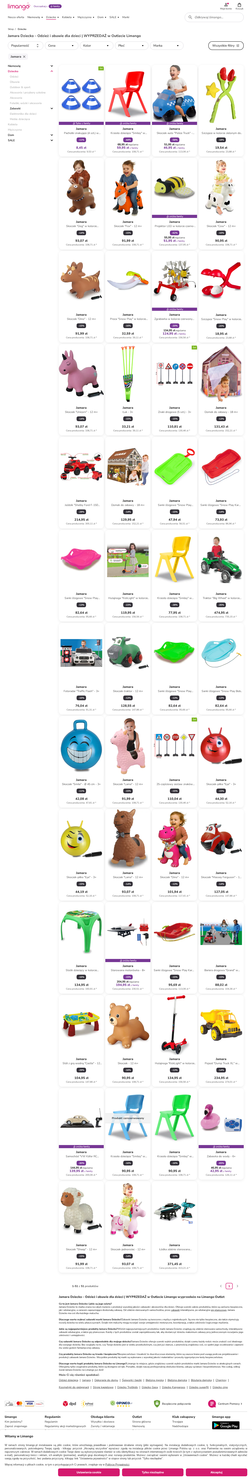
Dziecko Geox (150, 1387)
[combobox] (214, 17)
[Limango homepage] (19, 6)
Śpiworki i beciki (132, 1380)
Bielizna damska (177, 1380)
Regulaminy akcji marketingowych (65, 1426)
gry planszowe (218, 1310)
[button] (239, 6)
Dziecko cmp (220, 1387)
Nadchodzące (180, 1426)
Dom (11, 135)
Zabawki (15, 108)
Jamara (86, 1380)
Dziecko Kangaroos (173, 1387)
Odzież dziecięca (68, 1380)
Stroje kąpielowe (103, 1387)
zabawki (175, 1310)
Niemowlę (14, 66)
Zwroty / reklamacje (103, 1426)
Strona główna (141, 1422)
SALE (11, 140)
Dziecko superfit (199, 1387)
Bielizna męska (155, 1380)
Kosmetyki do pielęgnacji (74, 1387)
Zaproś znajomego (16, 1426)
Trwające (177, 1422)
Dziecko (13, 71)
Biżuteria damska (201, 1380)
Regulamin (51, 1422)
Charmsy (221, 1380)
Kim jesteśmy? (13, 1422)
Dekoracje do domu (106, 1380)
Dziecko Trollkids (127, 1387)
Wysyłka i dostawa (102, 1422)
